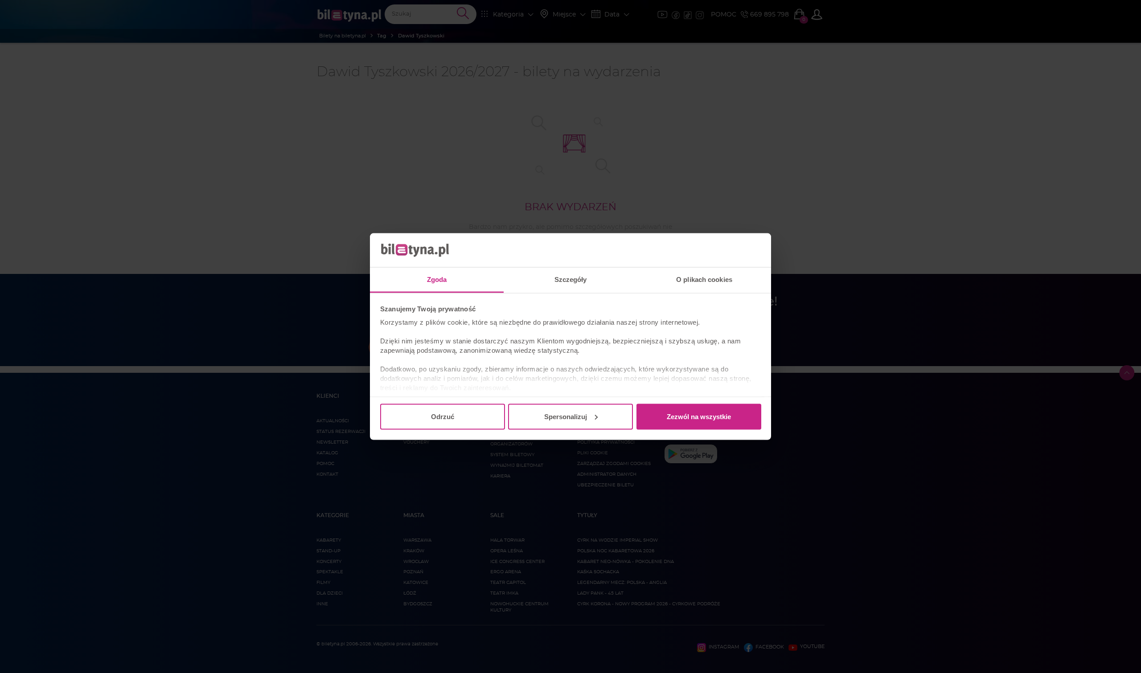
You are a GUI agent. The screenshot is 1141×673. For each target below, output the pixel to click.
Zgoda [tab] (437, 279)
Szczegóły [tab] (570, 279)
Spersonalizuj (565, 416)
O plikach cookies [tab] (704, 279)
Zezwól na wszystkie (699, 416)
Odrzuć (442, 416)
